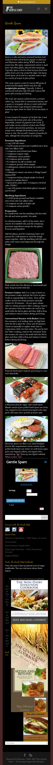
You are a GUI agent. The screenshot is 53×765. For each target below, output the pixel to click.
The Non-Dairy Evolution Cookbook (26, 578)
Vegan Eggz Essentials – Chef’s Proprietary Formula (23, 550)
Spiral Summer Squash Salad (17, 545)
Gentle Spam (13, 23)
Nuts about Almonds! (7, 638)
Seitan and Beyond (7, 617)
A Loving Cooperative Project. (29, 761)
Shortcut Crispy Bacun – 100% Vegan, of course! (26, 538)
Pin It (42, 509)
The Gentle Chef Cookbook (7, 595)
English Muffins (12, 555)
